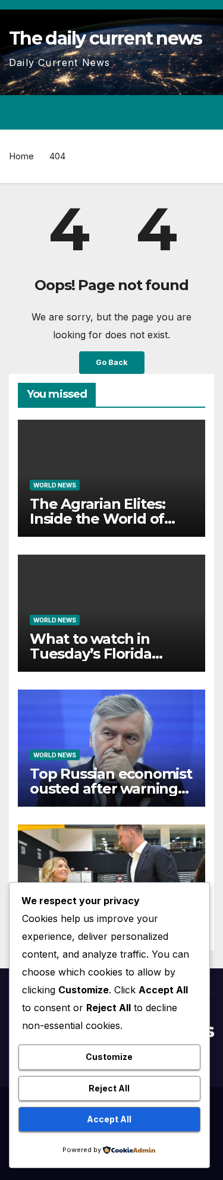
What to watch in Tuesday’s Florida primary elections (91, 653)
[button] (162, 112)
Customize (109, 1057)
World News (54, 485)
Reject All (109, 1088)
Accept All (109, 1119)
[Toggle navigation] (204, 112)
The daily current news (105, 38)
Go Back (112, 362)
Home (21, 156)
